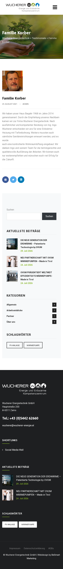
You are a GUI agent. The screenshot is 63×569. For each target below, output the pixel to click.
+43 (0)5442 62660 (24, 418)
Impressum (14, 548)
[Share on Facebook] (5, 179)
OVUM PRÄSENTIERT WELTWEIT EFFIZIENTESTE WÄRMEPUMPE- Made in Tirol (36, 276)
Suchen (10, 209)
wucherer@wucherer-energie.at (18, 425)
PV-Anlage (15, 345)
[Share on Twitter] (13, 179)
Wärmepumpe (33, 345)
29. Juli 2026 (27, 251)
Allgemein (11, 304)
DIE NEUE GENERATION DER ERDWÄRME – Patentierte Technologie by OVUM (34, 243)
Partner (10, 316)
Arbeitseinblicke (14, 310)
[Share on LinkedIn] (21, 179)
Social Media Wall (14, 449)
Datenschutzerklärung (34, 548)
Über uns (11, 322)
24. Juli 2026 (27, 265)
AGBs (51, 548)
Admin (26, 104)
